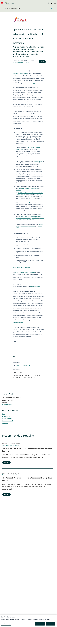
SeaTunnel (18, 190)
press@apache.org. (35, 286)
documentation (38, 161)
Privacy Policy (5, 620)
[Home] (7, 3)
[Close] (54, 617)
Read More (6, 462)
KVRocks (27, 188)
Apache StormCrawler (28, 219)
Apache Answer (25, 216)
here (34, 83)
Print (3, 414)
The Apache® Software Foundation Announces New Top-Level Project (27, 479)
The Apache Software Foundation (21, 62)
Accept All (39, 623)
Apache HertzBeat (25, 218)
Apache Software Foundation (20, 73)
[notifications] (51, 3)
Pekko (36, 188)
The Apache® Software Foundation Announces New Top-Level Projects (27, 449)
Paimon (32, 188)
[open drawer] (54, 3)
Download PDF (6, 416)
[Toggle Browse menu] (51, 8)
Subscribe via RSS (7, 418)
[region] (28, 621)
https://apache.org (18, 322)
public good (31, 203)
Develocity (18, 175)
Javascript (5, 423)
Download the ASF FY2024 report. (22, 267)
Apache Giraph (23, 226)
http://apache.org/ (7, 404)
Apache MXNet (31, 226)
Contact (15, 383)
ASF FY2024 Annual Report (23, 365)
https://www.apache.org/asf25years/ (25, 272)
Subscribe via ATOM (7, 421)
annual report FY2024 (17, 359)
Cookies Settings (6, 623)
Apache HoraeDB (35, 218)
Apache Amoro (33, 216)
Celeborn (21, 188)
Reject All (50, 623)
